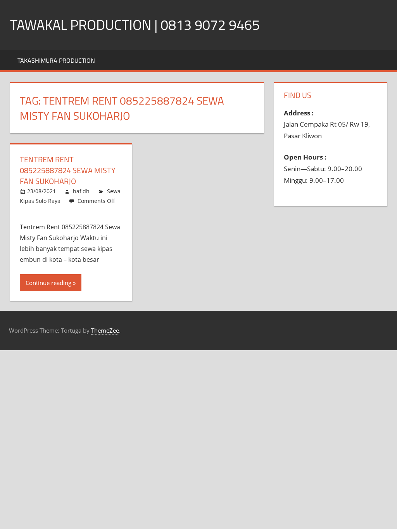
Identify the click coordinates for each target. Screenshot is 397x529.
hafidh (81, 191)
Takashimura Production (56, 60)
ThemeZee (105, 330)
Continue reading (48, 283)
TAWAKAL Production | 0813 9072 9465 (135, 24)
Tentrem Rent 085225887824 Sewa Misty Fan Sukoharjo (68, 170)
